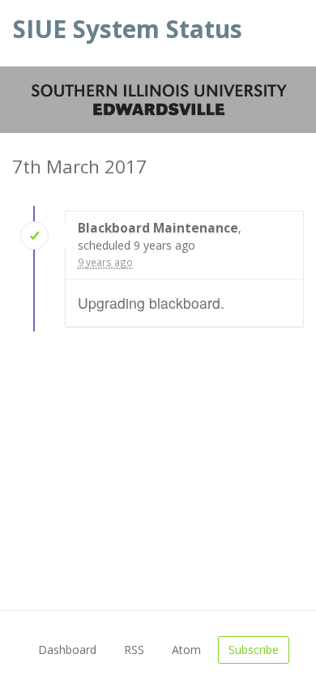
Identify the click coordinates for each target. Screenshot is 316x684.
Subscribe (253, 649)
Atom (186, 649)
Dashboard (67, 649)
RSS (134, 649)
